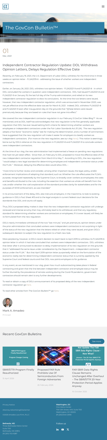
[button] (103, 6)
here (75, 138)
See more (96, 341)
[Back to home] (5, 6)
